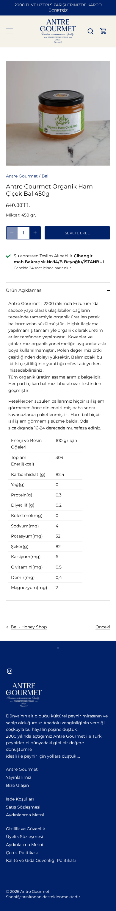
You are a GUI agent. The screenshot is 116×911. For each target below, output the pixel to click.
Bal (45, 176)
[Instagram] (9, 671)
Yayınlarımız (18, 777)
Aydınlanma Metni (25, 814)
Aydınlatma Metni (24, 844)
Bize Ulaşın (17, 785)
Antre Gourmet (22, 176)
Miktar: (13, 215)
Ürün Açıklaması (24, 290)
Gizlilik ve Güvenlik (25, 828)
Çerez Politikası (22, 852)
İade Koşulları (20, 799)
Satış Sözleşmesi (23, 807)
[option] (58, 113)
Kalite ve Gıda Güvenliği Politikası (41, 860)
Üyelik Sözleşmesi (24, 836)
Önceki (102, 627)
